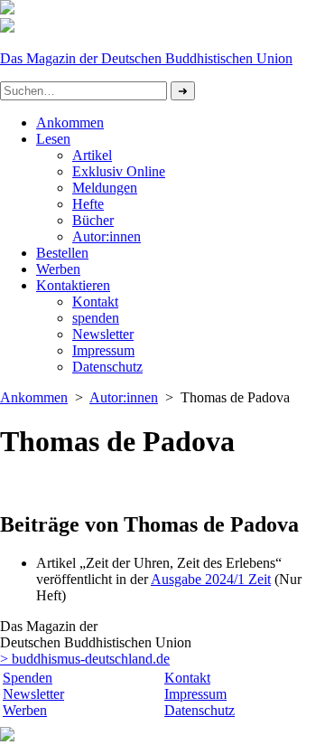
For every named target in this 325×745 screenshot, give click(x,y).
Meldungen (104, 187)
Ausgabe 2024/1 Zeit (211, 579)
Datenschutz (199, 710)
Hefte (88, 204)
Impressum (103, 350)
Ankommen (70, 122)
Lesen (53, 138)
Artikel (92, 155)
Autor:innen (106, 236)
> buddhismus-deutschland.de (85, 658)
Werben (58, 269)
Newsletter (103, 334)
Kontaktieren (73, 285)
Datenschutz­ (107, 366)
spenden (95, 317)
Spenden (27, 677)
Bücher (93, 220)
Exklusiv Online (118, 171)
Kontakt (95, 301)
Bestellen (62, 252)
